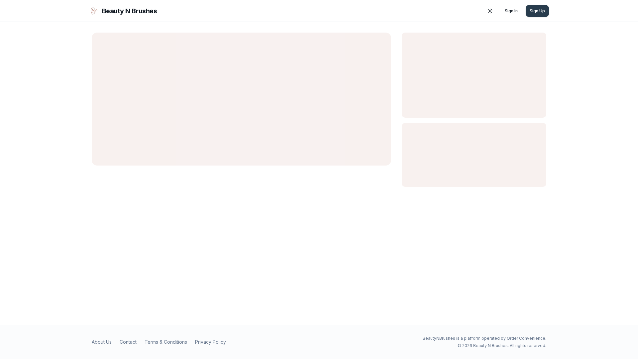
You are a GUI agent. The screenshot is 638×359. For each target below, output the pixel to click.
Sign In (511, 10)
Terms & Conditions (166, 342)
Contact (128, 342)
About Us (102, 342)
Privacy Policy (210, 342)
